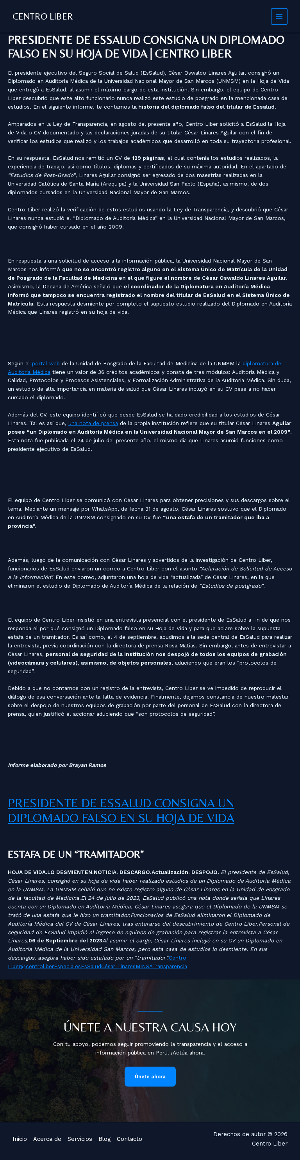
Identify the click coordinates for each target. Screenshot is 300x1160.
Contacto (129, 1138)
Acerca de (47, 1138)
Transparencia (169, 966)
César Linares (118, 966)
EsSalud (91, 966)
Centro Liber (42, 16)
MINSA (144, 966)
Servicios (80, 1138)
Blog (104, 1138)
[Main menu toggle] (279, 16)
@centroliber (37, 966)
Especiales (67, 966)
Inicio (19, 1138)
